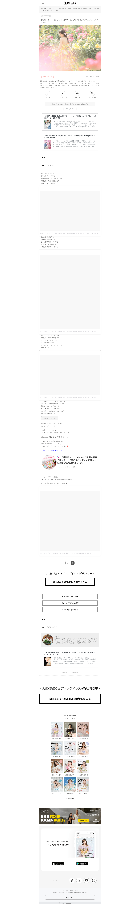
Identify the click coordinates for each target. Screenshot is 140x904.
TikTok (48, 97)
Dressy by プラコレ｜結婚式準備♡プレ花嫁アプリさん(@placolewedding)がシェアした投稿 (70, 553)
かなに (56, 637)
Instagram (92, 97)
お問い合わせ (70, 897)
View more (70, 798)
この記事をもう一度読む (70, 610)
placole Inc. (68, 902)
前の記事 (64, 673)
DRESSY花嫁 (47, 16)
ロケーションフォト (65, 8)
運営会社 (55, 892)
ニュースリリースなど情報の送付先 (70, 890)
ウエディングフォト (53, 8)
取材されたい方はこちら (81, 892)
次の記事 (76, 673)
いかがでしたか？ (51, 165)
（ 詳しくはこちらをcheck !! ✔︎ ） (52, 450)
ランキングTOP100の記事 (70, 603)
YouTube (77, 97)
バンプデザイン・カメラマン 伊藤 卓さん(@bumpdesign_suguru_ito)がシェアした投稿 (68, 233)
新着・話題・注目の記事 (70, 596)
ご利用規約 (61, 892)
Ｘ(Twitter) (63, 97)
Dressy (70, 3)
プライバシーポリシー (70, 892)
